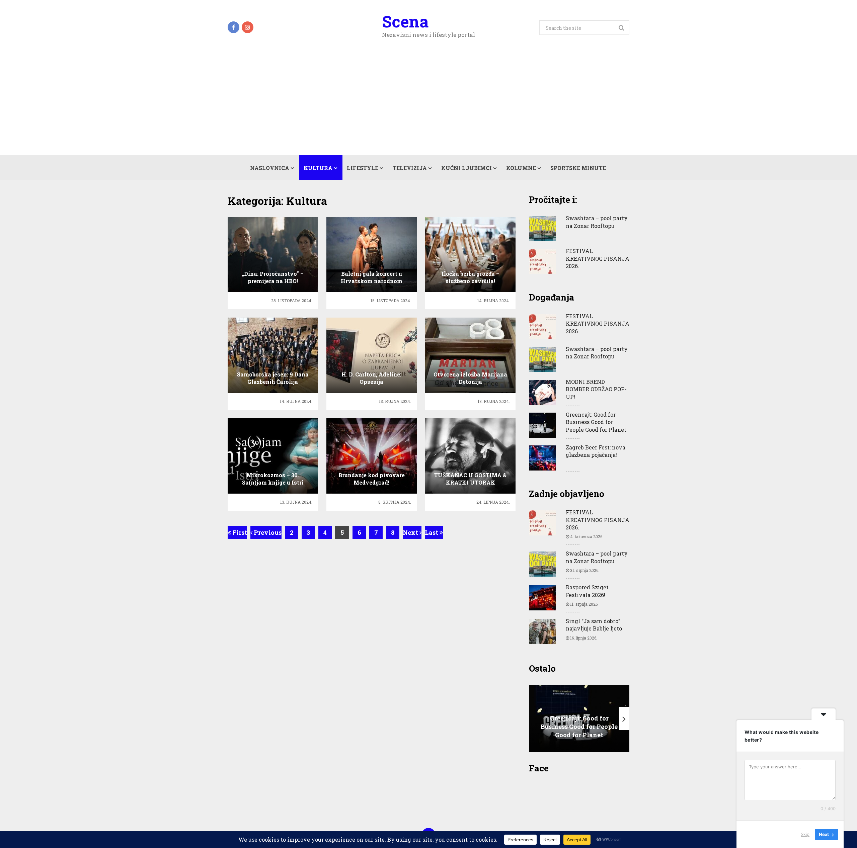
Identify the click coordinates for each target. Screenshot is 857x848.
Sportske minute (578, 167)
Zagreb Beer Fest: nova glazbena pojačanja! (595, 451)
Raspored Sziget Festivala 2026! (587, 591)
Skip (805, 834)
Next (411, 532)
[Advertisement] (428, 105)
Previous (267, 532)
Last (432, 532)
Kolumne (521, 167)
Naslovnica (269, 167)
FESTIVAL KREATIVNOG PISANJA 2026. (597, 258)
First (239, 532)
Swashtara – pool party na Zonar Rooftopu (597, 222)
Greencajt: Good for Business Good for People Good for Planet (596, 422)
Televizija (410, 167)
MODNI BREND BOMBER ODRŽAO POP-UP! (596, 389)
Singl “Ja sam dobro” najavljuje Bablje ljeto (594, 624)
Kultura (318, 167)
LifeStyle (362, 167)
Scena (405, 21)
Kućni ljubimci (466, 167)
